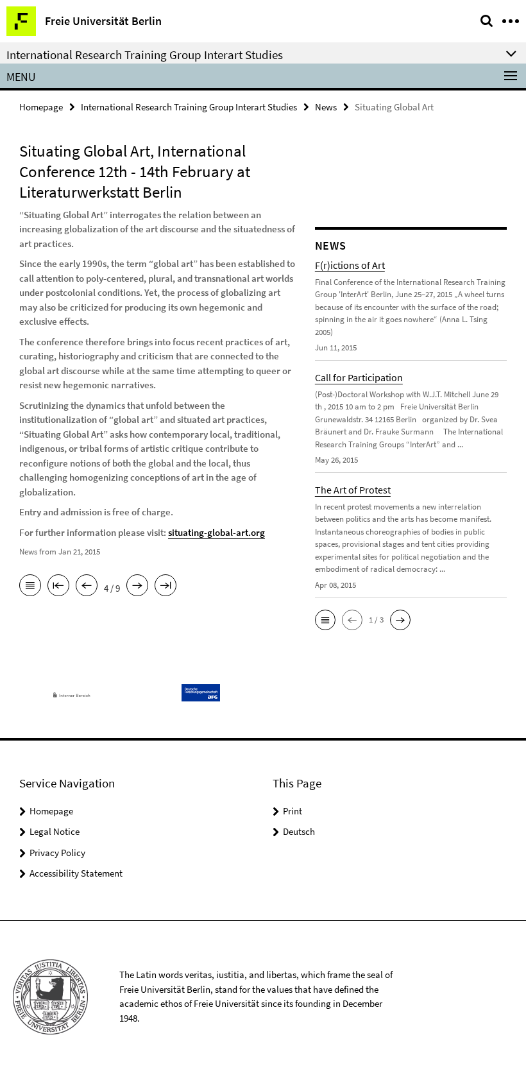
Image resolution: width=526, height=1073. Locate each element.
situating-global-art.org (216, 532)
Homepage (41, 107)
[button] (325, 620)
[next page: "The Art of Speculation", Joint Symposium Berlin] (137, 587)
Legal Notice (55, 831)
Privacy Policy (57, 852)
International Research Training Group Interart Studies (189, 107)
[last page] (165, 587)
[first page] (58, 587)
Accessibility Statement (76, 873)
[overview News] (30, 587)
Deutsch (299, 831)
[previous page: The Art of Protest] (87, 587)
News (326, 107)
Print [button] (292, 811)
